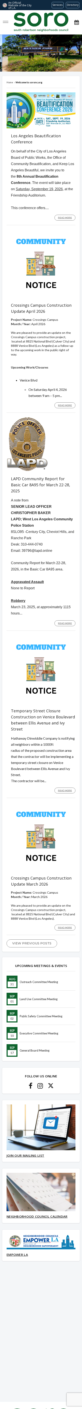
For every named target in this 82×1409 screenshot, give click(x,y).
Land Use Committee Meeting (39, 999)
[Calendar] (76, 22)
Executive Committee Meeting (39, 1033)
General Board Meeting (34, 1050)
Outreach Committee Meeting (39, 982)
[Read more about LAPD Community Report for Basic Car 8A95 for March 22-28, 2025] (27, 470)
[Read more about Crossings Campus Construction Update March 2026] (41, 869)
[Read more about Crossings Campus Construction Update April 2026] (41, 296)
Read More (65, 217)
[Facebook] (30, 1087)
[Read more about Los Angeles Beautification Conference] (41, 127)
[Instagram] (40, 1087)
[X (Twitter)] (51, 1087)
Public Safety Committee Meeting (41, 1016)
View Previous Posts (31, 943)
